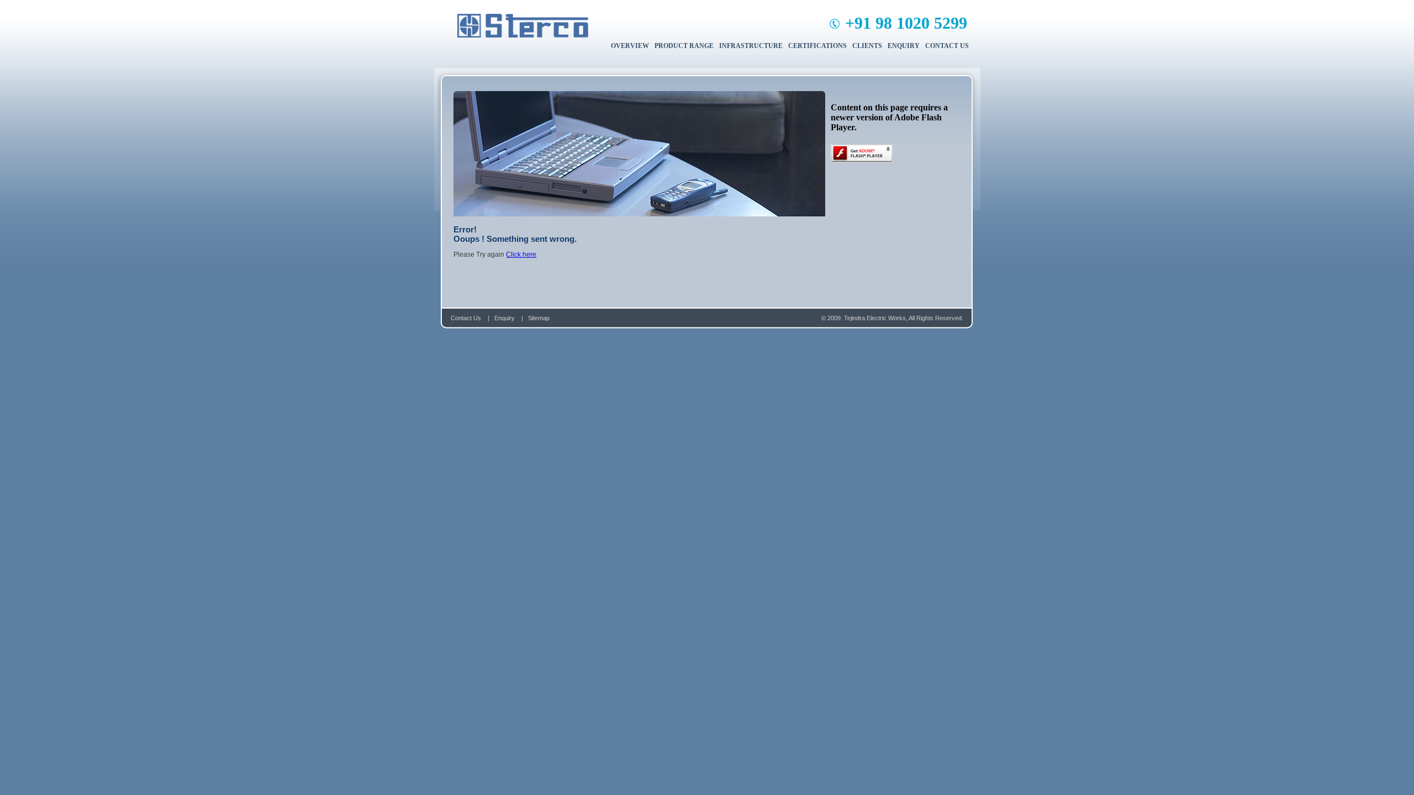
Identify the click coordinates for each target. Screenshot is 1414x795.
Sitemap (539, 318)
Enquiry (505, 318)
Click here (521, 254)
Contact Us (466, 318)
